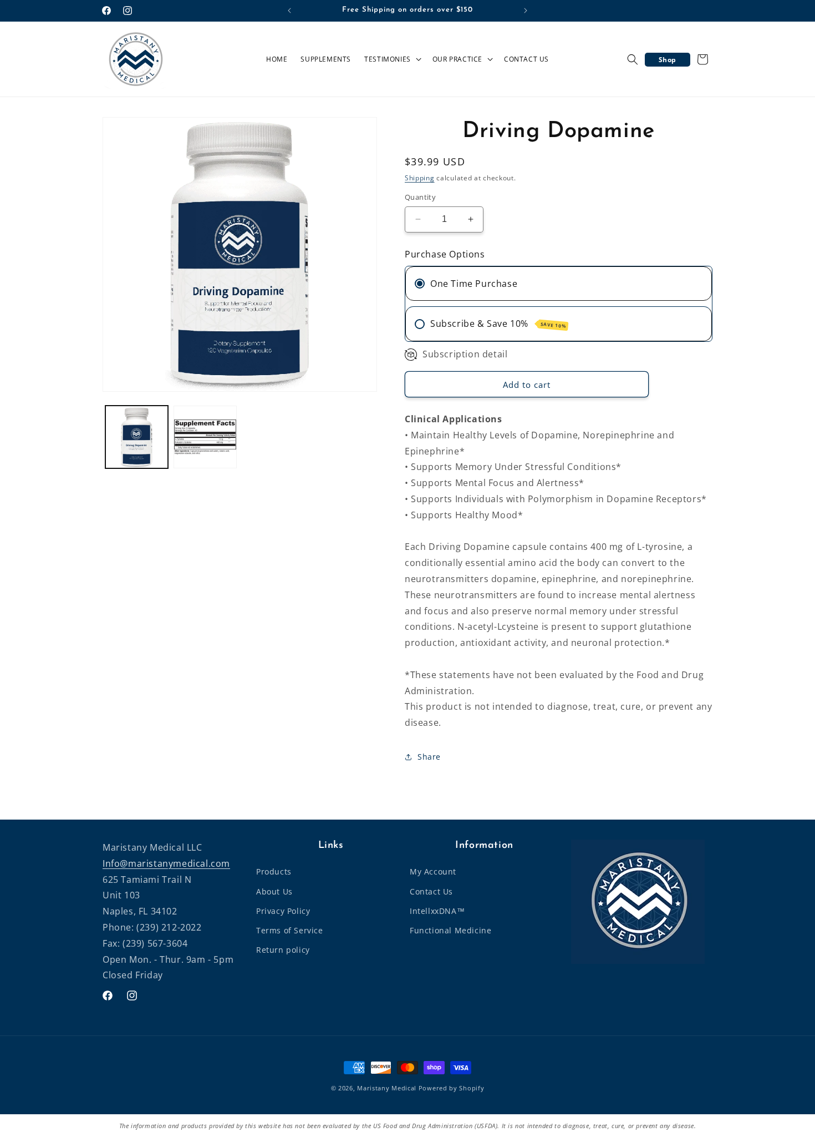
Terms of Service (289, 930)
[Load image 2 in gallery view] (205, 437)
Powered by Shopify (452, 1088)
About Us (274, 891)
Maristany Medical (386, 1088)
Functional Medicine (450, 930)
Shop (667, 59)
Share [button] (429, 756)
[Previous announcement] (289, 10)
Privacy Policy (283, 911)
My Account (433, 871)
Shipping (420, 178)
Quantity (420, 197)
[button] (392, 59)
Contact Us (431, 891)
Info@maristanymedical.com (166, 863)
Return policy (283, 949)
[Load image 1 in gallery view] (136, 437)
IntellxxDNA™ (437, 911)
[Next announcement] (525, 10)
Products (274, 871)
